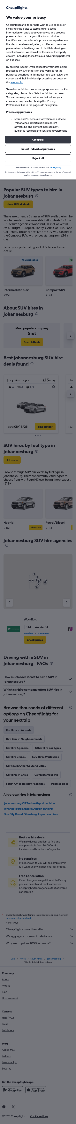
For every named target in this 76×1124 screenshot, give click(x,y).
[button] (38, 139)
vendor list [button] (17, 82)
